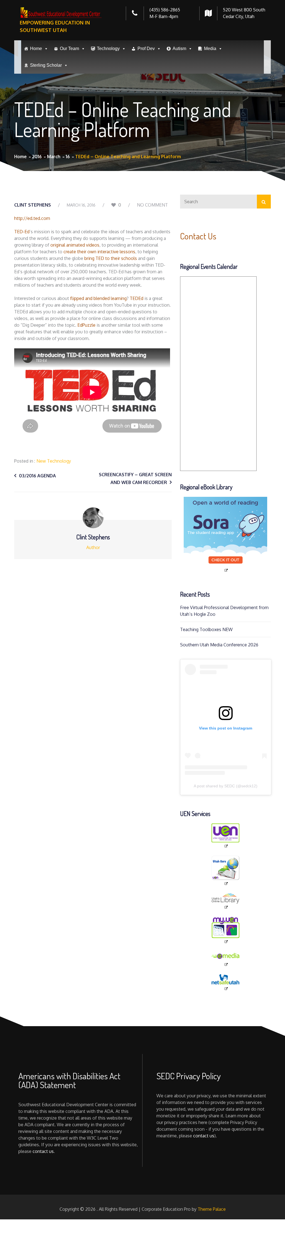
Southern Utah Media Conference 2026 (219, 644)
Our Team (69, 48)
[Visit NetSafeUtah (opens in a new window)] (225, 982)
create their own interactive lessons (99, 251)
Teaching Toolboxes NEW (206, 629)
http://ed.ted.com (32, 218)
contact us (43, 1151)
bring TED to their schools (110, 258)
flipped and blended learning (98, 298)
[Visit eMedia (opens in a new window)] (225, 959)
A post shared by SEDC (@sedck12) (225, 786)
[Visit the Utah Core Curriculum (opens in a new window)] (225, 871)
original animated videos (74, 245)
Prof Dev (146, 48)
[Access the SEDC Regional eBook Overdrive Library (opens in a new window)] (225, 535)
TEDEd (136, 298)
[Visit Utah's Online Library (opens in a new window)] (225, 901)
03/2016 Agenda (37, 475)
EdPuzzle (86, 325)
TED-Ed (22, 231)
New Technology (53, 461)
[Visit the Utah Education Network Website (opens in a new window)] (225, 836)
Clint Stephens (32, 205)
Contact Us (198, 236)
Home (36, 48)
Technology (108, 48)
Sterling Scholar (46, 65)
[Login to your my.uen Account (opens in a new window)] (225, 930)
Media (210, 48)
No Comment (152, 205)
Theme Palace (212, 1209)
